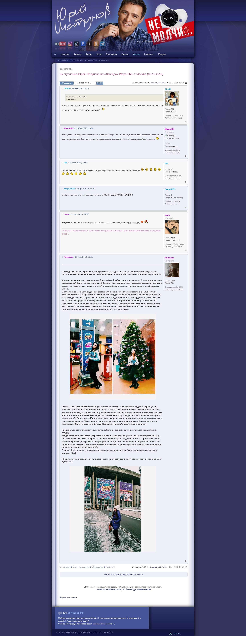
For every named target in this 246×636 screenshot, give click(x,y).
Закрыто (66, 83)
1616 (181, 116)
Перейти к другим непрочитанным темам (123, 574)
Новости (65, 54)
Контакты (148, 54)
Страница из (158, 83)
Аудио (89, 54)
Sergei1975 (69, 189)
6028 (180, 247)
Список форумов (76, 60)
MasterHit (68, 128)
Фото (99, 54)
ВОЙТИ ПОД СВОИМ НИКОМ (137, 590)
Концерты (105, 60)
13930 (181, 244)
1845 (180, 118)
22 (179, 178)
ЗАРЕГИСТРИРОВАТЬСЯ (109, 590)
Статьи (124, 54)
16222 (180, 290)
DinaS (67, 88)
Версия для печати (68, 598)
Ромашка (68, 257)
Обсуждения (92, 60)
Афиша (77, 54)
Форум (136, 54)
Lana (66, 214)
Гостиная (62, 60)
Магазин (162, 54)
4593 (181, 287)
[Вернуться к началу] (185, 121)
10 (183, 83)
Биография (111, 54)
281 (180, 176)
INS (65, 163)
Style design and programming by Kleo (98, 632)
